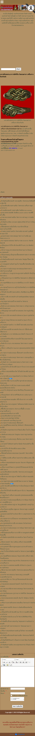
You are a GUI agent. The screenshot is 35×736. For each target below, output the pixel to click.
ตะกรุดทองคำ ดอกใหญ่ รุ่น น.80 (11, 420)
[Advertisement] (17, 32)
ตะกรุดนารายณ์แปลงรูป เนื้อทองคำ (12, 423)
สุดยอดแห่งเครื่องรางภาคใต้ (10, 413)
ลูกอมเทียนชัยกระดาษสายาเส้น (11, 416)
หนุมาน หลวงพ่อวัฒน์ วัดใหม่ (10, 418)
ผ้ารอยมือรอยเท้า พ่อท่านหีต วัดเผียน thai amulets (16, 210)
